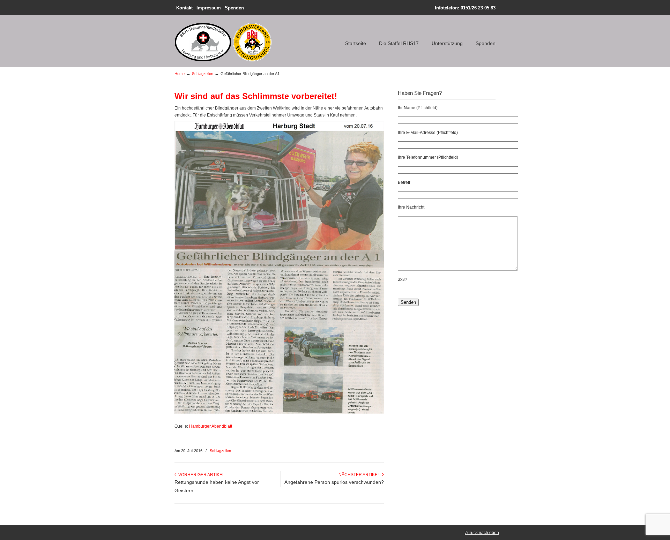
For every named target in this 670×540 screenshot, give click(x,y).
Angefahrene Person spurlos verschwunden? (334, 482)
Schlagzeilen (202, 74)
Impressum (208, 7)
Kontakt (184, 7)
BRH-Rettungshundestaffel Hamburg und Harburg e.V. (224, 39)
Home (179, 74)
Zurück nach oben (482, 532)
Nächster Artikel (360, 474)
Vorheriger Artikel (200, 474)
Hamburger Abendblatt (210, 426)
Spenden (234, 7)
